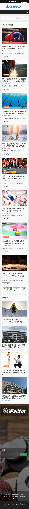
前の (5, 288)
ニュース (9, 18)
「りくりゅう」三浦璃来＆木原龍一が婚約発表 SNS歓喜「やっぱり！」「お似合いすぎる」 (14, 371)
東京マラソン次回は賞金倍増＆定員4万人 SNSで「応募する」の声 (14, 166)
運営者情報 (8, 494)
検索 (3, 450)
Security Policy (7, 496)
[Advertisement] (14, 431)
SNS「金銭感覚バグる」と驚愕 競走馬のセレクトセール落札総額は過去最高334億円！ (14, 68)
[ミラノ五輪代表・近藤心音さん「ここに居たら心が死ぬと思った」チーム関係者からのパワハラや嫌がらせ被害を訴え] (14, 309)
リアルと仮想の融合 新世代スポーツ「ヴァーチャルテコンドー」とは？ (14, 198)
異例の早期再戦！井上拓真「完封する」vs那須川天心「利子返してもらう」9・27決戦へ (14, 36)
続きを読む (7, 56)
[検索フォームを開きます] (27, 12)
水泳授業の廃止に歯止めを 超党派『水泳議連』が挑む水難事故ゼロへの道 (14, 101)
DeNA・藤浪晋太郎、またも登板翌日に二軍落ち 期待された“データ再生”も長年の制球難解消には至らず (14, 346)
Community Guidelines (19, 496)
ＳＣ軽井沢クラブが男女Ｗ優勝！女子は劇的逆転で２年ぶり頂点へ (14, 231)
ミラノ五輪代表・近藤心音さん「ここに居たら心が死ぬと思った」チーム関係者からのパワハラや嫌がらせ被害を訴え (14, 320)
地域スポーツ (13, 172)
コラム (5, 340)
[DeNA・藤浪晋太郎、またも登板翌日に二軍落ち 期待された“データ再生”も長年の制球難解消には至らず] (14, 334)
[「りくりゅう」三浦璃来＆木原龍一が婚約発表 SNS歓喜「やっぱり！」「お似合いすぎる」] (14, 360)
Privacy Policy (14, 498)
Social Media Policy (17, 494)
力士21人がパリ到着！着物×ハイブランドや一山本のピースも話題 (14, 263)
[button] (2, 12)
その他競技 (16, 18)
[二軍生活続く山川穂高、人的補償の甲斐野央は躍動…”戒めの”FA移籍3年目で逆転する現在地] (14, 385)
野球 (9, 340)
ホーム (4, 18)
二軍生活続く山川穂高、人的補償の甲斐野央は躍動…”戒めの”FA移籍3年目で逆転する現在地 (14, 397)
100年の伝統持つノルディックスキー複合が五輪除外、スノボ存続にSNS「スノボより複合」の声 (14, 133)
